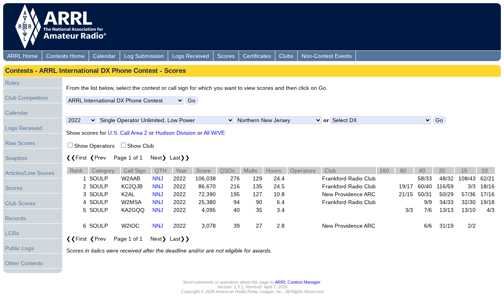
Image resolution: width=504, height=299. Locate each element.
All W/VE (214, 133)
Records (15, 218)
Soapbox (16, 158)
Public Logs (19, 248)
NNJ (157, 178)
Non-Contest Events (327, 56)
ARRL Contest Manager (298, 282)
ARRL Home (22, 56)
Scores (226, 56)
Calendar (104, 56)
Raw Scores (20, 143)
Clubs (286, 56)
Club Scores (20, 203)
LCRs (12, 233)
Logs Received (190, 56)
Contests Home (65, 56)
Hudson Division (176, 133)
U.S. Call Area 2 (127, 133)
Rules (12, 83)
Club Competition (26, 98)
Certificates (257, 56)
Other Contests (24, 263)
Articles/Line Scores (29, 173)
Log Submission (144, 56)
